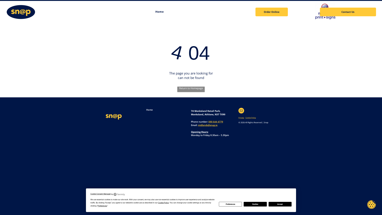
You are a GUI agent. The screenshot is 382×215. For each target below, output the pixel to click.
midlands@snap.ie (208, 125)
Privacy (241, 117)
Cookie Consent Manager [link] (100, 194)
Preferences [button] (102, 206)
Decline (255, 204)
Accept (280, 204)
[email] (241, 111)
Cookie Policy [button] (163, 203)
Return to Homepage (191, 88)
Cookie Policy (250, 117)
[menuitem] (159, 11)
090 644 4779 (215, 121)
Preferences (230, 204)
